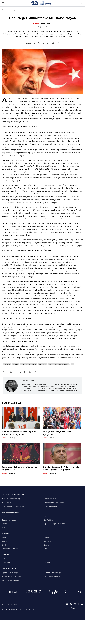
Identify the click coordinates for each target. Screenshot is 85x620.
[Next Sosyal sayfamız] (67, 604)
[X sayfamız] (71, 604)
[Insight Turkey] (34, 591)
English (75, 608)
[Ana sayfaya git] (41, 3)
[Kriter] (11, 592)
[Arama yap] (81, 3)
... (72, 364)
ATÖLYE (36, 23)
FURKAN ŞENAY (46, 23)
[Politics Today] (53, 591)
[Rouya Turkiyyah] (73, 592)
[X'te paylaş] (34, 43)
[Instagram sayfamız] (75, 604)
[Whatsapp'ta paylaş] (39, 43)
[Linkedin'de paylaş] (43, 43)
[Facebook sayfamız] (78, 604)
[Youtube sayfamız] (82, 604)
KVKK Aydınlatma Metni (10, 605)
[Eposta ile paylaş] (48, 43)
